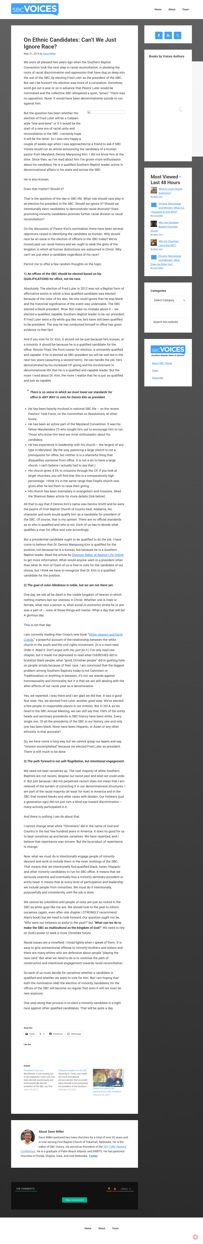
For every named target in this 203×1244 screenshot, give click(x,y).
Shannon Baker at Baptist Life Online (98, 555)
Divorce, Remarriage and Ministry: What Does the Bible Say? (166, 260)
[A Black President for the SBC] (75, 1080)
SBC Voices (35, 9)
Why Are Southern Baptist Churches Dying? (165, 226)
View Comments (74, 1200)
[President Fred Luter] (41, 1080)
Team (155, 370)
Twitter (93, 1156)
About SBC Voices (162, 363)
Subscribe (157, 377)
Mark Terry (158, 197)
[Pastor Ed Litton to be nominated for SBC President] (108, 1078)
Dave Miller (158, 215)
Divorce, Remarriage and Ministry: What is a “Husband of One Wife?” (167, 207)
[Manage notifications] (195, 1237)
